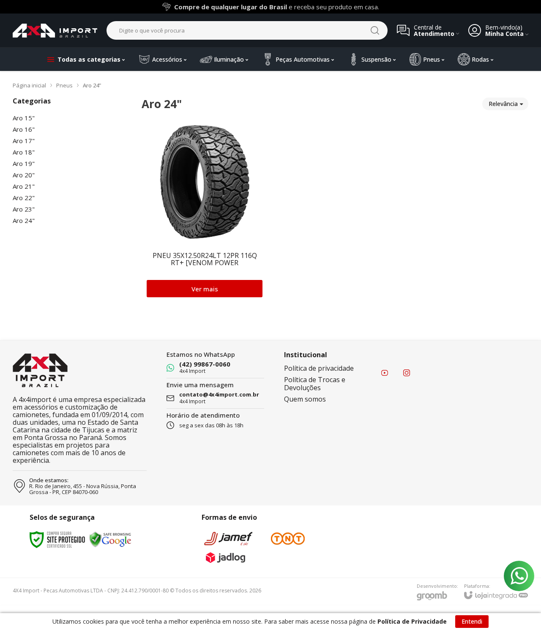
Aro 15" (24, 118)
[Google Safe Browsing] (110, 539)
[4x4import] (55, 31)
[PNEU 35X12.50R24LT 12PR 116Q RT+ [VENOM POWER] (204, 210)
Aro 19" (24, 163)
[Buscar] (375, 30)
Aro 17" (24, 140)
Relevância (503, 104)
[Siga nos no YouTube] (384, 373)
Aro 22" (24, 197)
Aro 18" (24, 152)
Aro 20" (24, 175)
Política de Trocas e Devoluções (314, 383)
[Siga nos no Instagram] (406, 373)
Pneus (64, 85)
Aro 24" (24, 220)
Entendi (472, 621)
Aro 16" (24, 129)
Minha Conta (504, 33)
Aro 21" (24, 186)
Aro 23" (24, 209)
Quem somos (305, 399)
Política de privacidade (319, 368)
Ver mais (204, 289)
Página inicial (29, 85)
